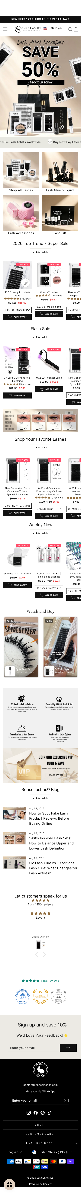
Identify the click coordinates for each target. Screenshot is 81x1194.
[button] (12, 298)
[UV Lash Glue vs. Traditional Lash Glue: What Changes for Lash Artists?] (14, 862)
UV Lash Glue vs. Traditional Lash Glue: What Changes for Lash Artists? (53, 868)
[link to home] (28, 29)
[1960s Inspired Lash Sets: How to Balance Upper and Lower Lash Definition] (14, 838)
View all (40, 251)
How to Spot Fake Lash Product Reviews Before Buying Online (49, 818)
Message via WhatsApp (40, 1091)
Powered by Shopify (40, 1184)
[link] (40, 420)
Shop (39, 1125)
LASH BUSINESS (39, 1143)
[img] (40, 900)
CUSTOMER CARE (40, 1134)
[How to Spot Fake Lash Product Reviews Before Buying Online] (14, 813)
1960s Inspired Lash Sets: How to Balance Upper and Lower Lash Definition (51, 843)
